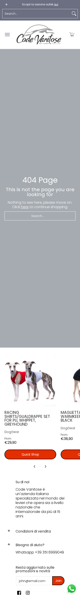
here (25, 206)
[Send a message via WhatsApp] (72, 588)
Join (58, 580)
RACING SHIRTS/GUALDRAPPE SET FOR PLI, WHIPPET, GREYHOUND (27, 418)
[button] (72, 35)
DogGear (11, 432)
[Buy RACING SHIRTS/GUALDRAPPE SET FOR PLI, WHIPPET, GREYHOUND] (30, 380)
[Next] (45, 466)
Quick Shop (30, 454)
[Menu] (7, 35)
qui (56, 4)
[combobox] (36, 13)
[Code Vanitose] (39, 35)
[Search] (74, 13)
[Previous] (35, 466)
